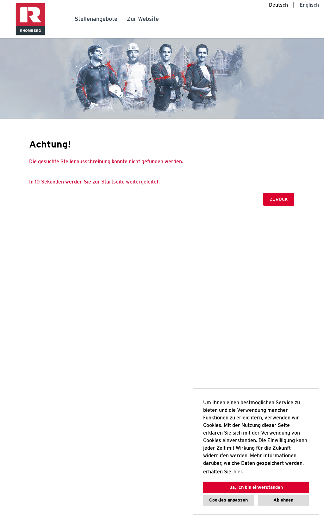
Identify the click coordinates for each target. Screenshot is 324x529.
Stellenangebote (96, 18)
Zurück (279, 199)
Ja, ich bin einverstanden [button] (256, 487)
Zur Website (143, 18)
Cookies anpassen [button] (228, 499)
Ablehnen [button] (283, 499)
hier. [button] (238, 472)
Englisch (309, 5)
